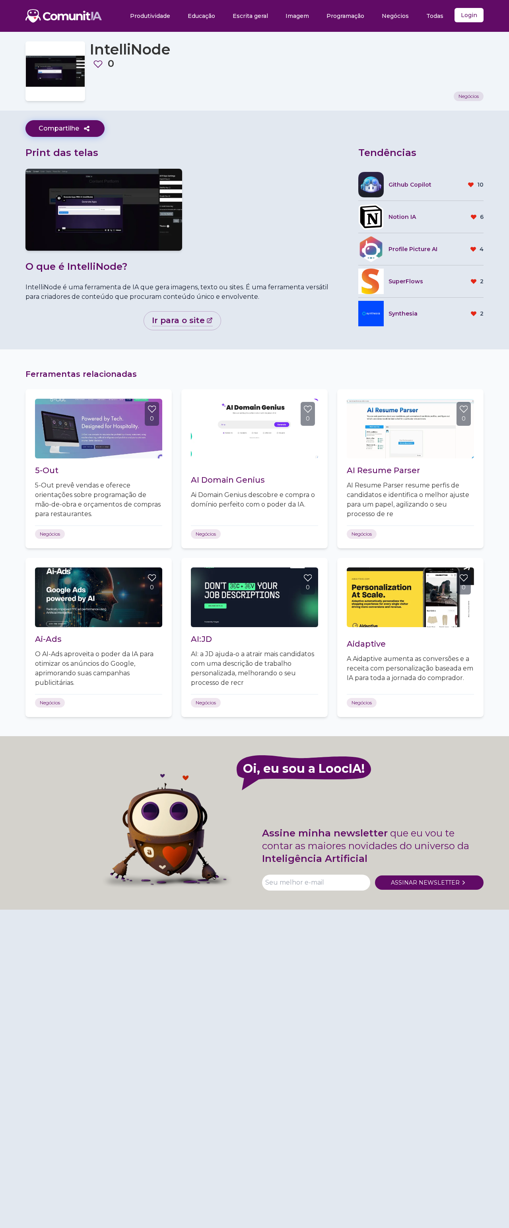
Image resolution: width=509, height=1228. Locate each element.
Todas (434, 15)
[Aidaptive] (410, 597)
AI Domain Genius (228, 480)
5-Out (46, 470)
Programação (345, 15)
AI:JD (201, 639)
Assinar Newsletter (425, 882)
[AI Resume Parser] (410, 428)
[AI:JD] (254, 597)
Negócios (395, 15)
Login (469, 15)
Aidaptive (366, 644)
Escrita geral (250, 15)
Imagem (297, 15)
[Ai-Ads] (98, 597)
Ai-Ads (48, 639)
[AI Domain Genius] (254, 428)
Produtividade (150, 15)
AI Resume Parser (383, 470)
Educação (201, 15)
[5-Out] (98, 428)
